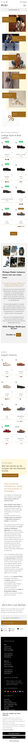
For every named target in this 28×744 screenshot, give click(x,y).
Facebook (5, 628)
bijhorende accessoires (12, 519)
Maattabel (6, 708)
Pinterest (5, 630)
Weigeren (14, 737)
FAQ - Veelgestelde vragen (10, 704)
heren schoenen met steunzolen (13, 571)
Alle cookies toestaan (14, 733)
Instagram (13, 628)
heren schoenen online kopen (12, 504)
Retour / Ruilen (8, 701)
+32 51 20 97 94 (8, 670)
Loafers (13, 233)
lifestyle (6, 521)
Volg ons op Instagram (10, 475)
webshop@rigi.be (8, 655)
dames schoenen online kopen (12, 506)
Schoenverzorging (8, 706)
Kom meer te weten (8, 729)
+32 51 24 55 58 (8, 653)
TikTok (12, 630)
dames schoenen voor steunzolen (15, 569)
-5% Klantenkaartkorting (10, 702)
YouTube (21, 628)
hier (18, 335)
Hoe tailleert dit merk (9, 709)
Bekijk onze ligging (8, 650)
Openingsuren (7, 656)
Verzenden (6, 699)
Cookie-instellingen (14, 741)
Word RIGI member (8, 622)
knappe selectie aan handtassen (13, 517)
